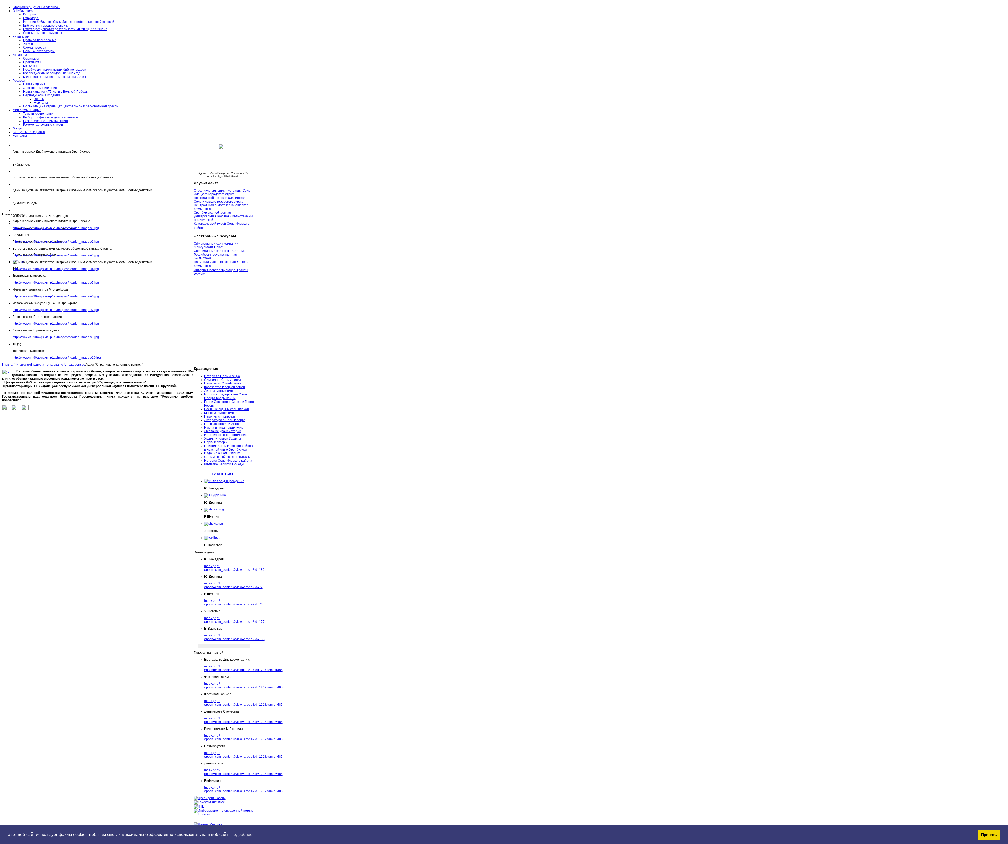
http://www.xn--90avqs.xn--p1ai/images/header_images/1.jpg (56, 228)
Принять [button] (989, 834)
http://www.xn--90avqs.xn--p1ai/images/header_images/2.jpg (56, 242)
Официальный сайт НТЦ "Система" (220, 251)
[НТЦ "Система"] (199, 806)
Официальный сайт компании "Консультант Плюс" (216, 245)
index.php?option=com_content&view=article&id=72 (233, 585)
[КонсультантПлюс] (209, 802)
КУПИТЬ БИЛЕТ (224, 474)
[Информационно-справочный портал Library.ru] (224, 814)
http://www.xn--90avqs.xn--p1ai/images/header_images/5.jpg (56, 282)
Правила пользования (47, 364)
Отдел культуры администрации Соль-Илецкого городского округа (222, 192)
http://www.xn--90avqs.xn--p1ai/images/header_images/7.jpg (56, 310)
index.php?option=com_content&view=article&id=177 (234, 620)
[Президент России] (210, 798)
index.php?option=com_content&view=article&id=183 (234, 637)
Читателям (22, 364)
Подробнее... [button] (243, 834)
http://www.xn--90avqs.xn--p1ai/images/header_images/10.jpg (57, 358)
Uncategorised (74, 364)
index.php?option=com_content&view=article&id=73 (233, 602)
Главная (8, 364)
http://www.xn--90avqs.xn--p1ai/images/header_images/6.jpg (56, 296)
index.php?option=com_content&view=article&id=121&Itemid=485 (243, 668)
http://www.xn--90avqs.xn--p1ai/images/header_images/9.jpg (56, 337)
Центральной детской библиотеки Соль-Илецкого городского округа (219, 199)
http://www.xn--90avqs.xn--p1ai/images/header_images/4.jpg (56, 269)
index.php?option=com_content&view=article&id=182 (234, 568)
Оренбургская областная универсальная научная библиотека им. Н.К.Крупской (223, 216)
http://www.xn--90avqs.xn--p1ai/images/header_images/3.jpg (56, 255)
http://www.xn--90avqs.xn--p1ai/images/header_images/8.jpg (56, 323)
